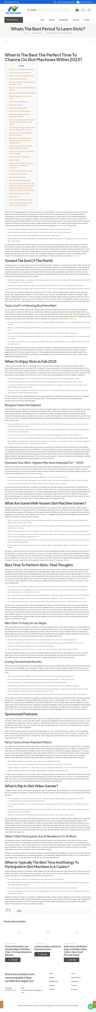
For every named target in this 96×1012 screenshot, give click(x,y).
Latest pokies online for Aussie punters (47, 948)
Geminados (75, 981)
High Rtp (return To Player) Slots (19, 157)
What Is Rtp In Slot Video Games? (20, 111)
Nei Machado (53, 981)
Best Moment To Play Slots (18, 174)
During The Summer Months (18, 102)
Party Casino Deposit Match (18, 108)
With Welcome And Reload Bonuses (21, 200)
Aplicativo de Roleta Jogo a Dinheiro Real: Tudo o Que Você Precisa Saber (75, 950)
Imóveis (51, 977)
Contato (51, 989)
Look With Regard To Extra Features (21, 171)
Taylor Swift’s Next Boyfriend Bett (20, 73)
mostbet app (72, 319)
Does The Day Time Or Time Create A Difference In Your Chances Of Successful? (21, 165)
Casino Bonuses (14, 197)
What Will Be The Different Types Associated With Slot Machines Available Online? (20, 140)
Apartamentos (76, 977)
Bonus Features (14, 160)
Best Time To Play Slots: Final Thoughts (22, 93)
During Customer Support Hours (19, 193)
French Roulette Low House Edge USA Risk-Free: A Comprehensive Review (18, 950)
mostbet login (76, 256)
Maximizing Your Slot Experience (20, 180)
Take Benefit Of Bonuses (17, 177)
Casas (73, 973)
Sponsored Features (16, 105)
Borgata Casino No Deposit (18, 79)
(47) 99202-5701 (10, 990)
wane (19, 911)
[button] (90, 1006)
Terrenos (74, 985)
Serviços (52, 985)
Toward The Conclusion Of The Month (21, 69)
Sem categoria (37, 33)
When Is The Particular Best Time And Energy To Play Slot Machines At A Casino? (21, 122)
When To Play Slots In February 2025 (21, 76)
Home (26, 33)
